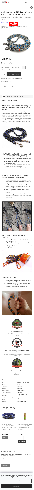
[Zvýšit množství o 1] (6, 73)
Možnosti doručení (5, 70)
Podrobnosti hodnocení (21, 26)
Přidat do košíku (15, 74)
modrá (18, 385)
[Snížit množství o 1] (6, 75)
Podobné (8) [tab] (9, 96)
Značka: (5, 28)
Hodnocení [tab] (15, 96)
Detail (4, 437)
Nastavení (16, 481)
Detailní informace (5, 81)
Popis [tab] (3, 96)
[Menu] (31, 7)
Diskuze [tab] (21, 96)
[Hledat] (23, 7)
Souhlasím (16, 486)
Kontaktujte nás (17, 472)
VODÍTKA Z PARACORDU (23, 383)
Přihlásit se (5, 465)
